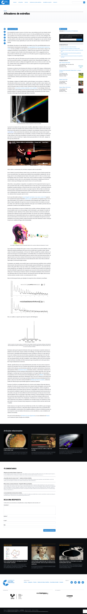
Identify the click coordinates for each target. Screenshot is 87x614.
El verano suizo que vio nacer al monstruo (68, 46)
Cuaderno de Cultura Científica (12, 611)
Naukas (5, 10)
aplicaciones (28, 198)
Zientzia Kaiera (8, 545)
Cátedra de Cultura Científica (43, 582)
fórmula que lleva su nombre (38, 379)
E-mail (5, 520)
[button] (5, 29)
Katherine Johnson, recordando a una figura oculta (70, 48)
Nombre (5, 516)
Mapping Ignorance (64, 545)
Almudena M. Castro (25, 415)
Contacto (61, 582)
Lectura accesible (12, 29)
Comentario (6, 505)
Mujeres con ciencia (36, 545)
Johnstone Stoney (23, 369)
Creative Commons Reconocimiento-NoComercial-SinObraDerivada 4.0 (36, 611)
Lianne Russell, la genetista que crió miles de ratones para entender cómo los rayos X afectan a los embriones (43, 562)
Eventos (35, 582)
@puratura (32, 415)
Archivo (25, 582)
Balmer (41, 374)
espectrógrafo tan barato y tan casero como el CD (34, 197)
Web (4, 524)
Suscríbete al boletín (54, 582)
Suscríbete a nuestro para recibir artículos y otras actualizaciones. (71, 36)
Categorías (30, 582)
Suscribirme (79, 39)
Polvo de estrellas (63, 448)
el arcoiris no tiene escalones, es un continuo (26, 88)
